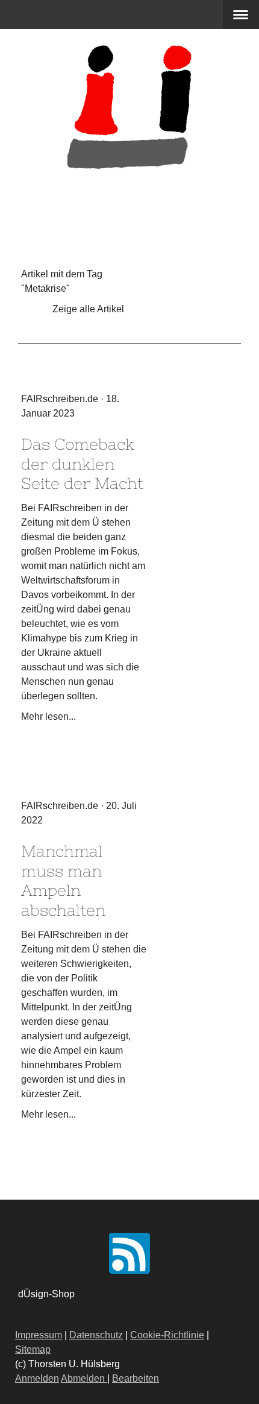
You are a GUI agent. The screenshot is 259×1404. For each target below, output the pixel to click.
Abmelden (84, 1378)
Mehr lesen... (48, 716)
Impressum (38, 1335)
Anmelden (37, 1378)
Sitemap (33, 1349)
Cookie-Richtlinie (167, 1335)
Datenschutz (96, 1335)
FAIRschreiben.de (59, 399)
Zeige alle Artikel (88, 309)
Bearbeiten (135, 1378)
